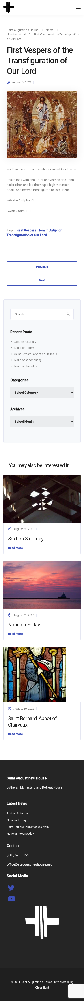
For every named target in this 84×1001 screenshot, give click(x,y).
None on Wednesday (27, 360)
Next (42, 280)
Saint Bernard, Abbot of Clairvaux (35, 354)
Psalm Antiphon (50, 230)
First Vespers (26, 230)
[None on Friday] (42, 584)
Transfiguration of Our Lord (27, 235)
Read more (15, 548)
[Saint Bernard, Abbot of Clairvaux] (34, 674)
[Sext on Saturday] (42, 498)
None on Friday (24, 347)
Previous (42, 266)
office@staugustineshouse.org (29, 864)
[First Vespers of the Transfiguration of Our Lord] (42, 126)
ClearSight (42, 987)
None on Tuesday (25, 366)
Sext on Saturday (25, 341)
